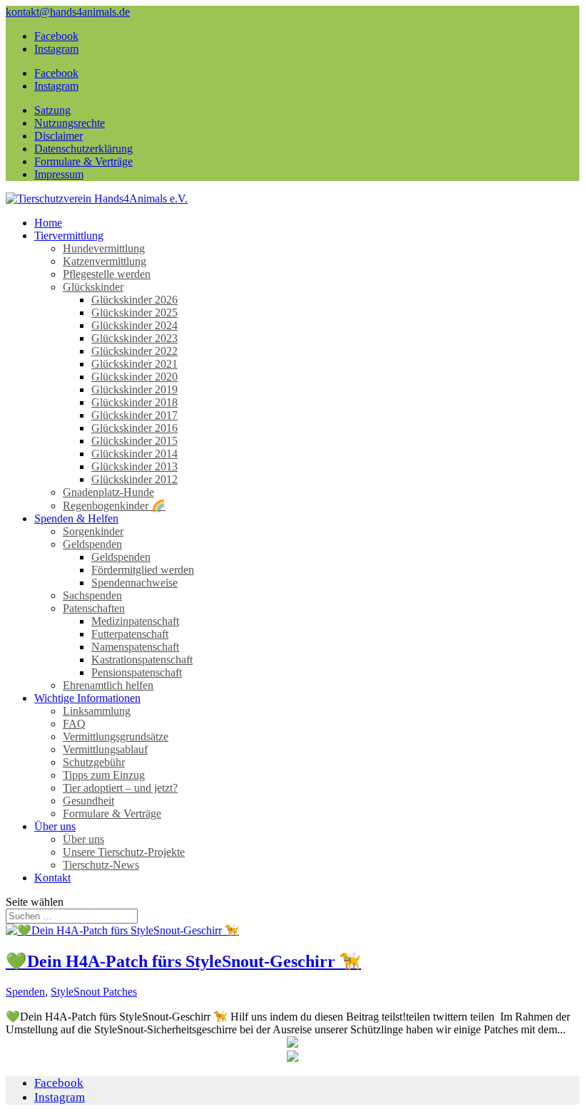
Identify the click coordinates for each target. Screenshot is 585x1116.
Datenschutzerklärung (83, 149)
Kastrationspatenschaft (142, 659)
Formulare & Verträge (83, 161)
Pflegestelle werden (107, 274)
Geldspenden (92, 544)
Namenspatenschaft (135, 647)
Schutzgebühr (94, 762)
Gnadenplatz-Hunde (108, 492)
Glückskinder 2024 (134, 325)
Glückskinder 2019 (134, 389)
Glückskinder (93, 287)
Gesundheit (88, 801)
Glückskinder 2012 (134, 479)
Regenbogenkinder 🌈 (114, 506)
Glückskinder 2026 (134, 300)
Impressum (58, 174)
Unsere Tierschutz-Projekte (124, 852)
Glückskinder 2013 (134, 466)
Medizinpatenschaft (135, 621)
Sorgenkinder (93, 531)
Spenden (25, 992)
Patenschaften (94, 608)
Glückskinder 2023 (134, 338)
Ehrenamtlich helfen (108, 685)
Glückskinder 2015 (134, 441)
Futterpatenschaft (129, 634)
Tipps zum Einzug (104, 775)
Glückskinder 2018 (134, 402)
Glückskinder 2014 (134, 454)
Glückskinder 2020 (134, 377)
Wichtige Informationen (87, 698)
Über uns (55, 826)
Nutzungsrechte (69, 123)
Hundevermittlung (104, 248)
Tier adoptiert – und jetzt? (120, 788)
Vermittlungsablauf (105, 749)
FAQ (74, 724)
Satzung (52, 110)
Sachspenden (92, 595)
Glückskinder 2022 (134, 351)
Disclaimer (58, 136)
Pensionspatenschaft (136, 672)
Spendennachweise (134, 583)
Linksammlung (97, 711)
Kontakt (52, 878)
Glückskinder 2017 (134, 415)
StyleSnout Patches (94, 992)
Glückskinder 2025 (134, 312)
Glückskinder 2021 (134, 364)
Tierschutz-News (101, 865)
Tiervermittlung (68, 235)
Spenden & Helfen (76, 518)
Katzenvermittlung (104, 261)
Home (48, 223)
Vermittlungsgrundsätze (115, 736)
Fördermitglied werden (142, 570)
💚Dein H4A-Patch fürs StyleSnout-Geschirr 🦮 (183, 961)
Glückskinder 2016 (134, 428)
